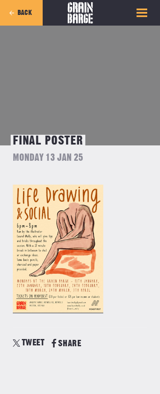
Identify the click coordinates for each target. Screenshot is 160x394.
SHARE (69, 343)
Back (24, 12)
